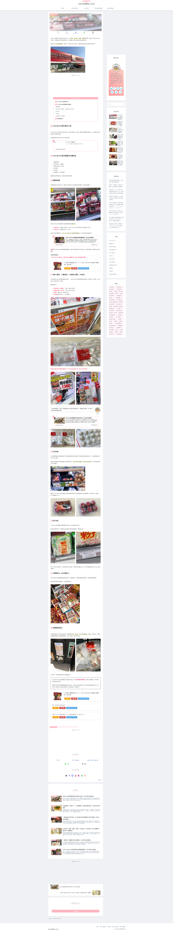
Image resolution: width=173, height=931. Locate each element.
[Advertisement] (76, 85)
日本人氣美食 (102, 926)
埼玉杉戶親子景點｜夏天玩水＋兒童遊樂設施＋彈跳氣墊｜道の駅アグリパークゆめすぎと (116, 212)
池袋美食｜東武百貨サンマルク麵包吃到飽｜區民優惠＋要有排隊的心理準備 (116, 198)
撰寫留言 (76, 911)
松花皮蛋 (57, 111)
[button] (93, 32)
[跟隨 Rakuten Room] (78, 775)
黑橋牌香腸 (58, 106)
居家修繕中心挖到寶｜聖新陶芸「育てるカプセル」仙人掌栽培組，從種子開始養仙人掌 (115, 225)
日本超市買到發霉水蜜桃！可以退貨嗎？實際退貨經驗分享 (116, 181)
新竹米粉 (57, 113)
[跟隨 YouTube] (75, 775)
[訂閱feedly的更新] (81, 775)
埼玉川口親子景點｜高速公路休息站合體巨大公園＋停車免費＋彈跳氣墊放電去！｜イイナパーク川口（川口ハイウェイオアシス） (116, 205)
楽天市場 (74, 268)
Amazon (67, 268)
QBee (116, 64)
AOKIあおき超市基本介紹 (62, 101)
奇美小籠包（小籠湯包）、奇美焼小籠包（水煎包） (65, 109)
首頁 (97, 926)
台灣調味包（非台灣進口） (61, 116)
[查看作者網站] (66, 775)
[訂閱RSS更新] (85, 775)
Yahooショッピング (83, 268)
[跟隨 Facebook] (69, 775)
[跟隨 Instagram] (72, 775)
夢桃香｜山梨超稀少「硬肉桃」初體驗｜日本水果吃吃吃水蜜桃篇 (116, 185)
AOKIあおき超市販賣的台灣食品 (64, 104)
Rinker (69, 696)
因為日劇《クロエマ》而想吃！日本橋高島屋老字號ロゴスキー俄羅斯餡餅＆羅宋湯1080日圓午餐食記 (116, 191)
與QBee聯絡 (122, 926)
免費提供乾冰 (60, 118)
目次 (75, 98)
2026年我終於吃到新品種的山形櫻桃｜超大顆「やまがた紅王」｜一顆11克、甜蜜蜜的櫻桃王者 (116, 219)
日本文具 (109, 926)
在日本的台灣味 (115, 926)
